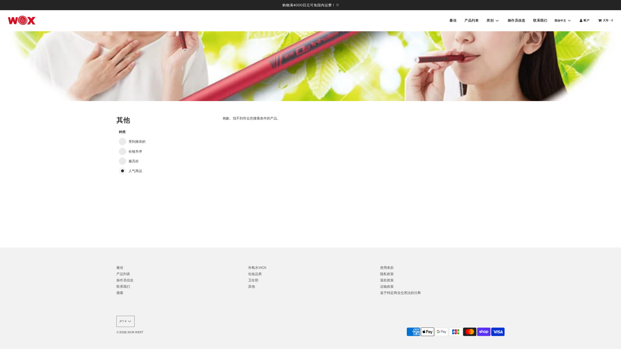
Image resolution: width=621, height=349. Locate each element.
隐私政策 (387, 274)
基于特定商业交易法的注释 (400, 293)
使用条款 (387, 267)
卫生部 (253, 280)
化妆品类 (255, 274)
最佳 (453, 20)
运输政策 (387, 286)
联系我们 (540, 20)
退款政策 (387, 280)
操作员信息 (516, 20)
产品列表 (472, 20)
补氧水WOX (257, 267)
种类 (122, 132)
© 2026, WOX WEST (129, 332)
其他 (251, 286)
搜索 (119, 293)
